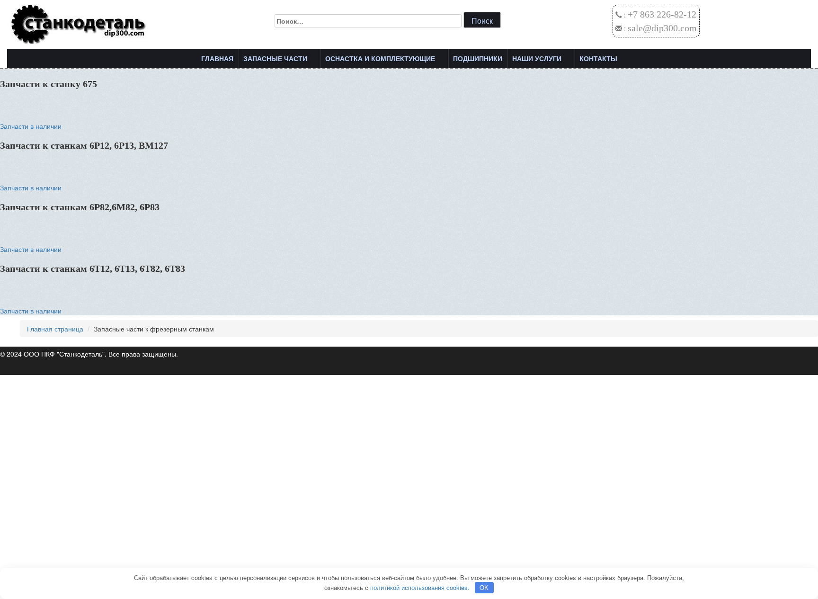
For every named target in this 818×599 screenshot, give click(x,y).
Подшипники (477, 59)
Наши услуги (536, 59)
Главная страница (55, 328)
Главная (217, 59)
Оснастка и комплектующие (380, 59)
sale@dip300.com (662, 28)
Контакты (598, 59)
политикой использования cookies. (420, 587)
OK (484, 587)
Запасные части (275, 59)
